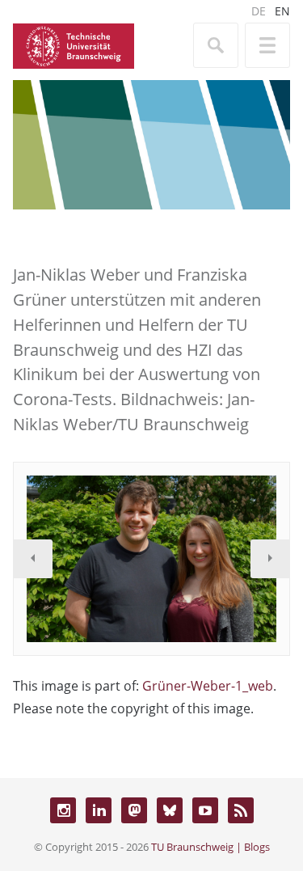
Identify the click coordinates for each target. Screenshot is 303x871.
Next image (269, 558)
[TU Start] (73, 44)
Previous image (33, 558)
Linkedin (99, 810)
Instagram (63, 810)
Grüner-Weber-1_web (207, 686)
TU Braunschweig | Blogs (210, 846)
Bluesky (170, 810)
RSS (241, 810)
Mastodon (134, 810)
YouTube (205, 810)
